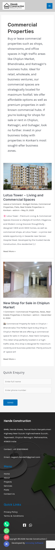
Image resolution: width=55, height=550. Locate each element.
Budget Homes (30, 204)
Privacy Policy (11, 512)
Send (10, 402)
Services (8, 486)
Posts (6, 489)
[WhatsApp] (30, 525)
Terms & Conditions (14, 516)
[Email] (6, 537)
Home (7, 473)
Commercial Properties (27, 311)
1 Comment (8, 311)
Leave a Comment (12, 204)
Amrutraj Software (34, 543)
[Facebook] (24, 525)
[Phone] (6, 524)
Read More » (9, 251)
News (42, 311)
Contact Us (9, 494)
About (7, 477)
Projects (8, 481)
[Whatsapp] (6, 531)
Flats (16, 207)
